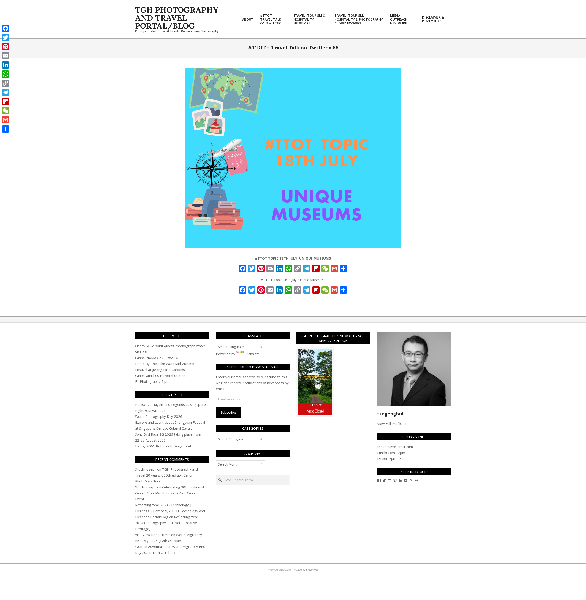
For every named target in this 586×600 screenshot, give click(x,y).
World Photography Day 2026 (158, 416)
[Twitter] (5, 37)
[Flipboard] (5, 101)
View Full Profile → (392, 423)
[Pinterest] (5, 46)
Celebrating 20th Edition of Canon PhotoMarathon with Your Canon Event (169, 493)
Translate (252, 353)
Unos (288, 569)
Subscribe (228, 412)
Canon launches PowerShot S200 (161, 375)
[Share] (5, 129)
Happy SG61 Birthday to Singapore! (163, 446)
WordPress (312, 569)
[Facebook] (5, 28)
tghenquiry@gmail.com (395, 446)
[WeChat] (5, 110)
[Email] (5, 55)
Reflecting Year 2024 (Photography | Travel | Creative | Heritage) (167, 522)
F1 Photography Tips (151, 381)
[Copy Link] (5, 83)
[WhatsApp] (5, 74)
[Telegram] (5, 92)
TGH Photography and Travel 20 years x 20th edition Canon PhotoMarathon (166, 475)
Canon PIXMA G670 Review (156, 357)
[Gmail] (5, 119)
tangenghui (390, 414)
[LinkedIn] (5, 65)
